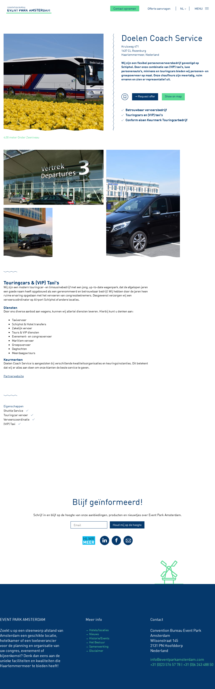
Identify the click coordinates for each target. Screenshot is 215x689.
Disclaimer (96, 650)
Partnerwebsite (14, 376)
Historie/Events (99, 638)
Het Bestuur (97, 642)
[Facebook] (116, 540)
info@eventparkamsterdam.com (177, 659)
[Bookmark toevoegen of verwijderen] (124, 97)
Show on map (173, 96)
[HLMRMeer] (89, 544)
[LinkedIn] (104, 540)
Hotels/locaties (99, 630)
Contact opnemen (124, 8)
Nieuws (94, 634)
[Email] (128, 540)
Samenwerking (99, 646)
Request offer (146, 96)
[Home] (28, 10)
